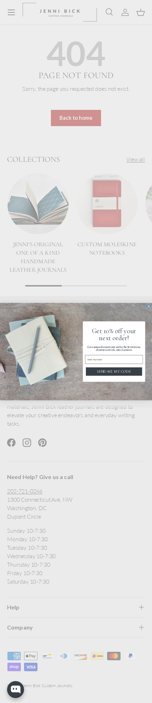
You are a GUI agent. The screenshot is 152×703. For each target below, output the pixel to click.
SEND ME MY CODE (114, 371)
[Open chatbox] (15, 689)
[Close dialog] (149, 306)
